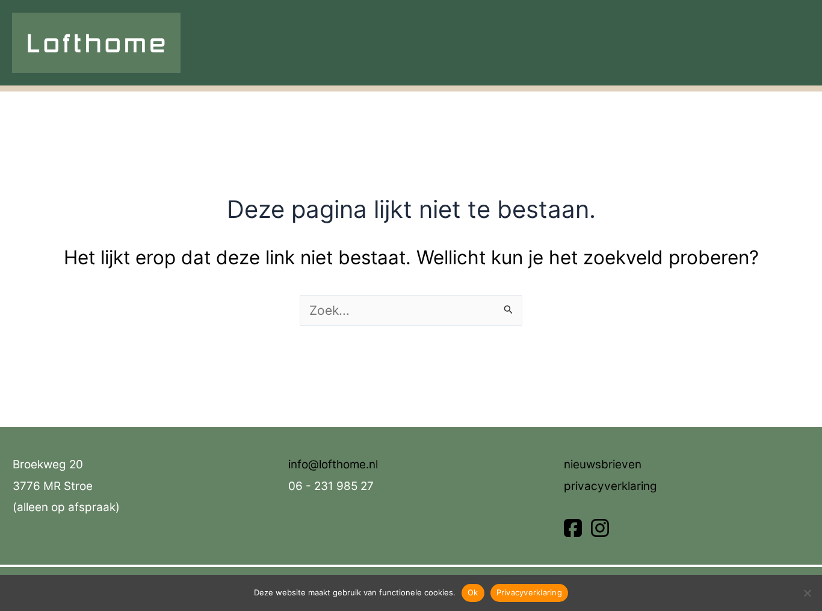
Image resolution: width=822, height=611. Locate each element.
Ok (473, 592)
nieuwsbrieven (602, 464)
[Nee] (807, 593)
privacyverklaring (610, 486)
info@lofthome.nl (333, 464)
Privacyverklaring (529, 592)
